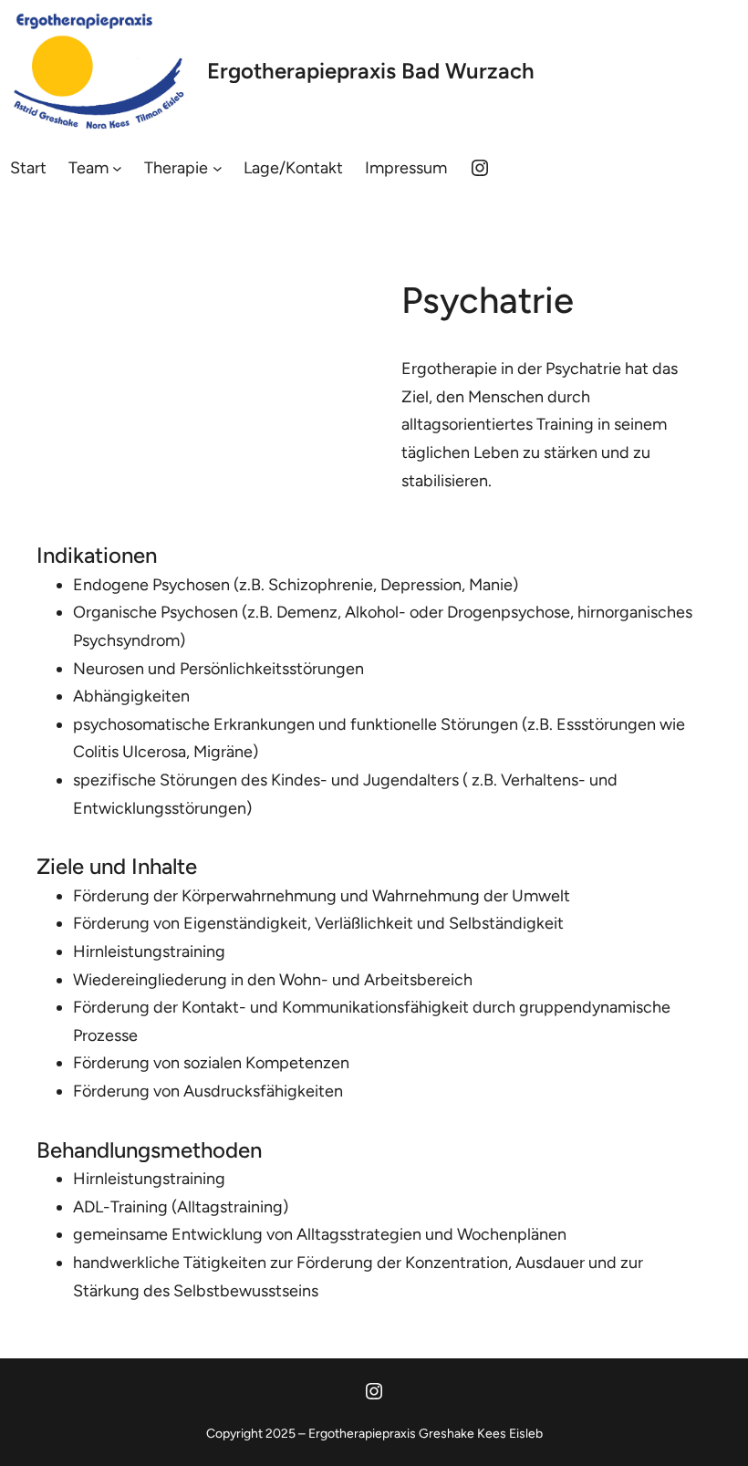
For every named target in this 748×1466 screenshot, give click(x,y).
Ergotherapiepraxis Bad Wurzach (371, 70)
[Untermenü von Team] (117, 167)
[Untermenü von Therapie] (218, 167)
